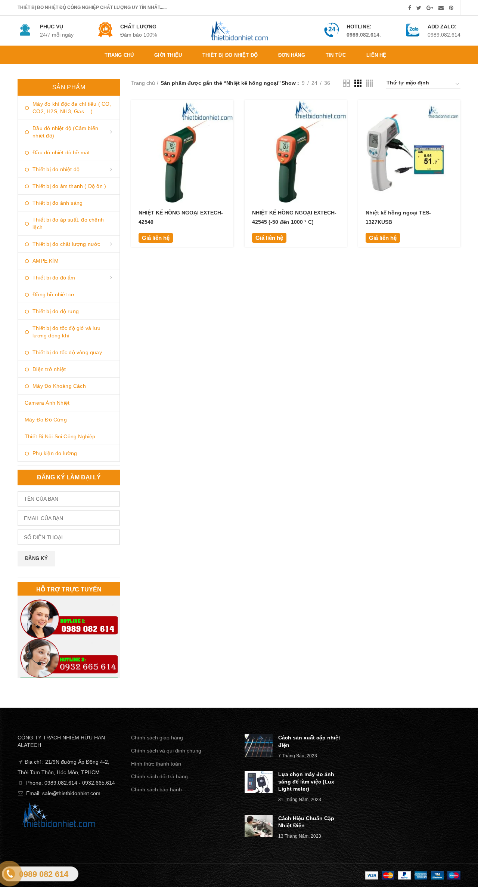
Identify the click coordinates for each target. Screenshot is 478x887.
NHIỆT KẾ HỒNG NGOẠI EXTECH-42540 (181, 217)
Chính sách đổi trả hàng (159, 776)
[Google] (430, 8)
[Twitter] (419, 8)
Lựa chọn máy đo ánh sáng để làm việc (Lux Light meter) (306, 781)
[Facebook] (410, 8)
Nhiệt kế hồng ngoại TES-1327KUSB (398, 217)
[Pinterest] (451, 8)
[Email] (441, 8)
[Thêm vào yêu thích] (227, 145)
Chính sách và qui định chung (166, 751)
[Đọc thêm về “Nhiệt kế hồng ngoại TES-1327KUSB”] (455, 112)
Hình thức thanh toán (156, 764)
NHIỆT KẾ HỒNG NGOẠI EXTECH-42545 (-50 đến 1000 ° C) (294, 217)
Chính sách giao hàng (157, 738)
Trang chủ (143, 83)
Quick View (227, 129)
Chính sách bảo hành (156, 789)
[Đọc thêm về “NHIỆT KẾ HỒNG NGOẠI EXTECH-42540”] (227, 112)
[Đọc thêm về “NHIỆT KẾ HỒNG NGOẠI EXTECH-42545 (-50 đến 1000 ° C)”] (341, 112)
